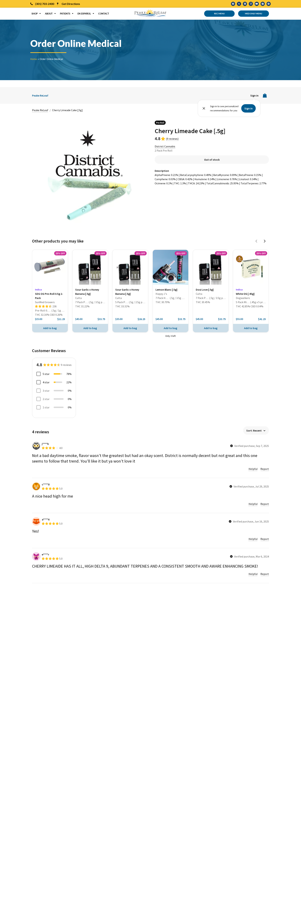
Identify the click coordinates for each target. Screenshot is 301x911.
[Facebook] (233, 4)
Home (33, 59)
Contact (103, 13)
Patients (65, 13)
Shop (35, 13)
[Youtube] (257, 4)
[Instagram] (251, 4)
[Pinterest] (269, 4)
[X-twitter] (239, 4)
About (49, 13)
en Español (84, 13)
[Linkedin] (245, 4)
